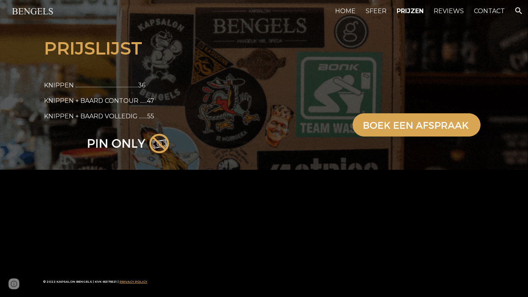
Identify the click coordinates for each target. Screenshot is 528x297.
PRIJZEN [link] (410, 11)
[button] (518, 11)
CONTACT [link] (489, 11)
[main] (130, 48)
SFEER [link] (376, 11)
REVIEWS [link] (449, 11)
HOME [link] (345, 11)
